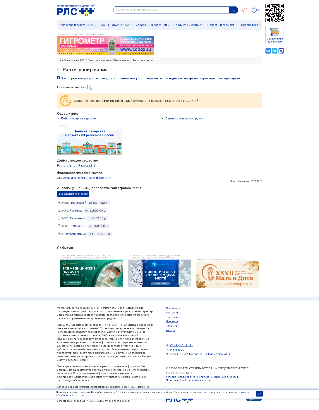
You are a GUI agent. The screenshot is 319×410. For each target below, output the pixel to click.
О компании (173, 308)
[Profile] (255, 10)
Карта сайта (173, 317)
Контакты (172, 312)
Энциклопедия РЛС (74, 60)
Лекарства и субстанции (76, 25)
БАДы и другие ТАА (114, 25)
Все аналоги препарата (73, 193)
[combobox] (171, 9)
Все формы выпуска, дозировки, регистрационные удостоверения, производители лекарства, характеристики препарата (150, 78)
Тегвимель (77, 218)
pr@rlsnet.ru (176, 349)
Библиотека (249, 25)
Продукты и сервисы (188, 25)
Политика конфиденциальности (216, 377)
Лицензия (172, 321)
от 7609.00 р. (97, 218)
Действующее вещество (78, 118)
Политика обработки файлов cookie (188, 380)
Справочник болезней (151, 25)
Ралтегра (76, 211)
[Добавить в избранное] (59, 70)
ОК (259, 393)
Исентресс (78, 203)
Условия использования (180, 377)
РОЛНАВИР (78, 226)
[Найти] (233, 9)
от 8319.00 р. (98, 203)
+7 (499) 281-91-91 (181, 345)
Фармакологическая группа (184, 118)
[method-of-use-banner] (105, 45)
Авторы (170, 330)
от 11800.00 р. (95, 211)
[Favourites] (244, 10)
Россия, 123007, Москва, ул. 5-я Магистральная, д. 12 (201, 354)
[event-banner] (227, 274)
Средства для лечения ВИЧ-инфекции (108, 60)
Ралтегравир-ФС (75, 234)
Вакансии (172, 326)
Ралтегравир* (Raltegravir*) (76, 166)
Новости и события (220, 25)
